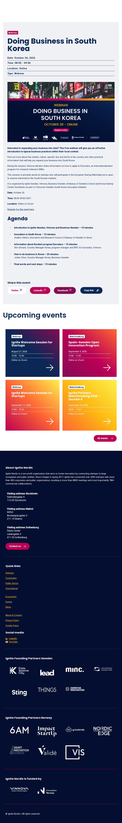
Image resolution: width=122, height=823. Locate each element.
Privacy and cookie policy (33, 817)
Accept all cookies (107, 816)
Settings (82, 816)
